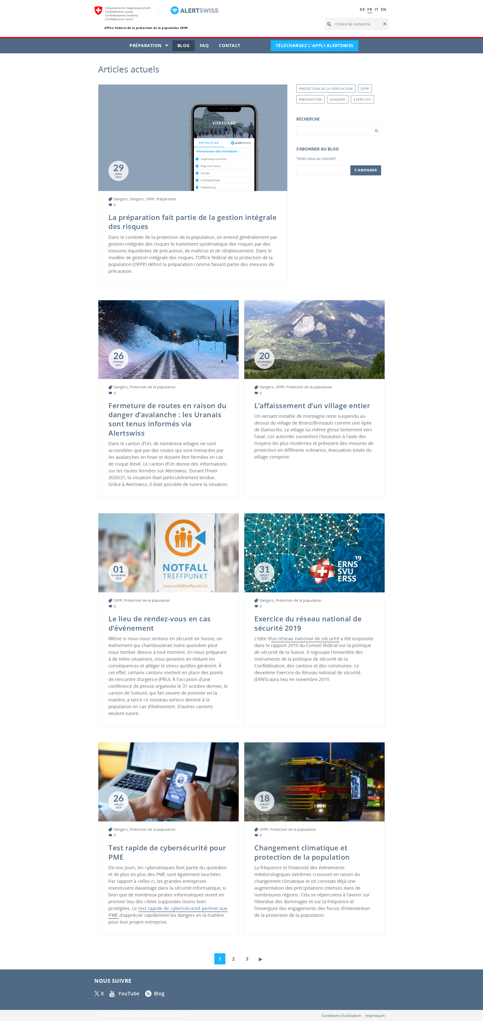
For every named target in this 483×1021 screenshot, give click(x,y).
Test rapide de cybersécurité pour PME (167, 852)
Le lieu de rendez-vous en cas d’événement (159, 623)
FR (369, 9)
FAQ (207, 46)
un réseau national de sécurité (305, 638)
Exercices (362, 99)
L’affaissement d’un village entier (312, 405)
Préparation (151, 46)
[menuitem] (221, 957)
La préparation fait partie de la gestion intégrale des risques (192, 221)
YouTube (129, 993)
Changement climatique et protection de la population (302, 852)
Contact (232, 46)
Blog (186, 46)
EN (383, 9)
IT (376, 9)
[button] (384, 24)
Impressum (375, 1015)
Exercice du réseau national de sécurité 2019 (307, 623)
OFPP (150, 199)
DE (362, 9)
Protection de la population (153, 387)
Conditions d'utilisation (341, 1015)
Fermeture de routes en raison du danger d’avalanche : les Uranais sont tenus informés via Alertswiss (167, 419)
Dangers (121, 199)
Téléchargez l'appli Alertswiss (317, 46)
